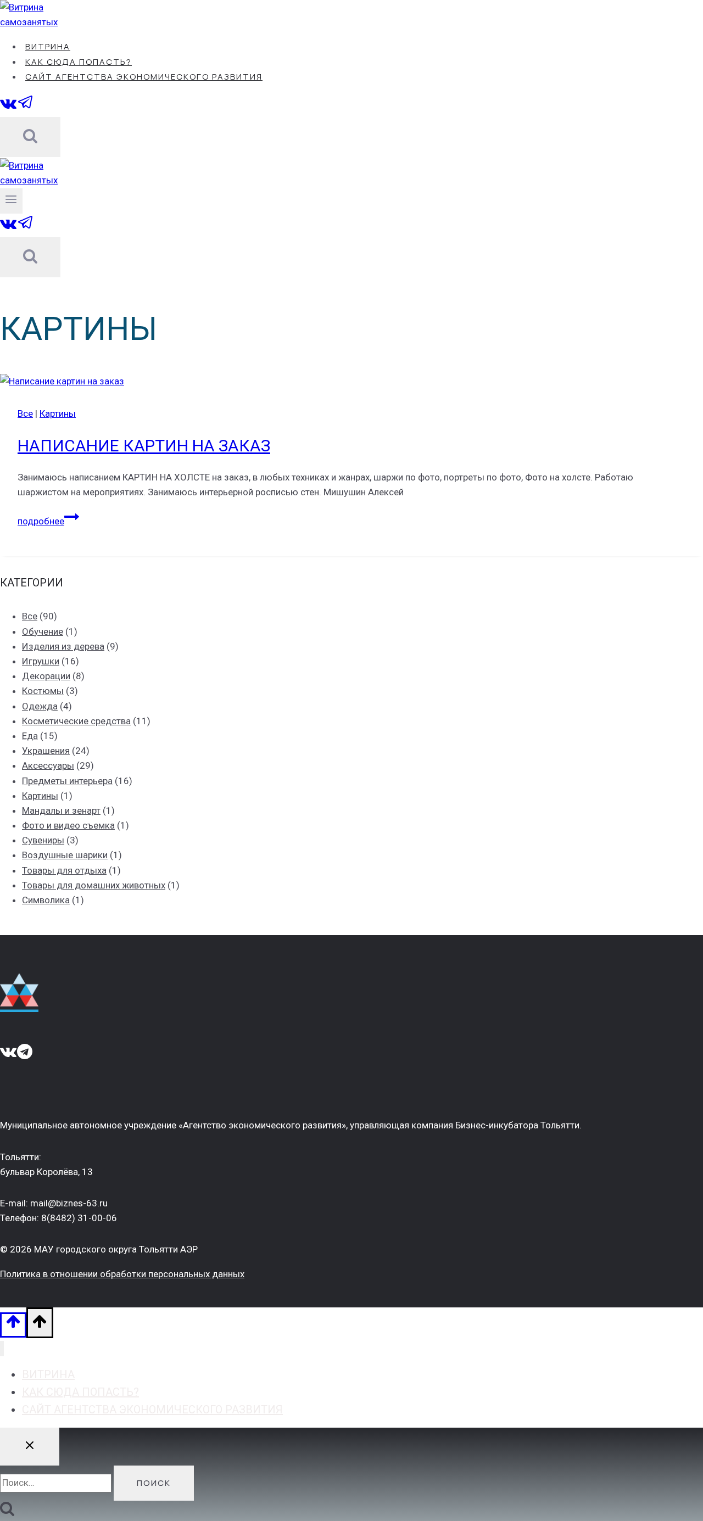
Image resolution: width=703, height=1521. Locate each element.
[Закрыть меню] (2, 1349)
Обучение (42, 631)
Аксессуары (48, 765)
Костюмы (43, 690)
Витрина (47, 46)
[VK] (8, 107)
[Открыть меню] (11, 201)
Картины (58, 413)
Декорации (46, 675)
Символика (46, 899)
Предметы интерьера (67, 780)
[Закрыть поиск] (29, 1447)
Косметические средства (76, 720)
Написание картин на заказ (144, 445)
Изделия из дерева (63, 646)
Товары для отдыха (64, 870)
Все (25, 413)
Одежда (40, 706)
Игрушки (40, 661)
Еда (30, 735)
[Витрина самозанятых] (49, 21)
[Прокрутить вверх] (13, 1325)
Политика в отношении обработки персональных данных (122, 1273)
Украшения (46, 750)
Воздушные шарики (65, 854)
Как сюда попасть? (78, 62)
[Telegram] (26, 107)
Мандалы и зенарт (61, 810)
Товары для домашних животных (93, 885)
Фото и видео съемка (68, 825)
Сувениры (43, 840)
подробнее (48, 521)
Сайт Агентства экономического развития (144, 76)
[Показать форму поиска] (30, 137)
